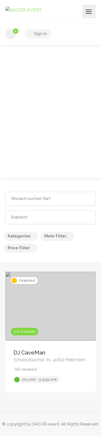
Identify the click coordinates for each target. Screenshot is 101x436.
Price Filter (19, 248)
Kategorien (19, 236)
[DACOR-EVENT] (23, 9)
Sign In (40, 33)
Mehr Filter (55, 236)
